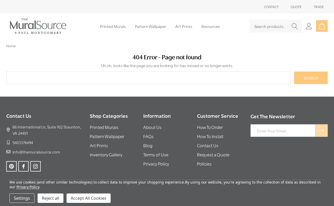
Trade (319, 6)
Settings (22, 198)
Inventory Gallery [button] (106, 154)
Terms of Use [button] (155, 154)
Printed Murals (113, 26)
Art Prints (183, 26)
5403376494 (23, 142)
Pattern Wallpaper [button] (107, 136)
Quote (296, 6)
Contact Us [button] (207, 145)
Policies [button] (204, 163)
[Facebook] (23, 166)
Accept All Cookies (88, 198)
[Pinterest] (11, 166)
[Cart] (322, 26)
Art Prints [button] (99, 145)
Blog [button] (147, 145)
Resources (210, 26)
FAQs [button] (148, 136)
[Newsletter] (321, 130)
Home (11, 45)
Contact (271, 6)
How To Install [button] (210, 136)
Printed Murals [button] (104, 127)
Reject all (50, 198)
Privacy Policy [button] (156, 163)
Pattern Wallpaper (150, 26)
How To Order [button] (210, 127)
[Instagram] (35, 166)
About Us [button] (152, 127)
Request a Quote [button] (213, 154)
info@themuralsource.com (36, 152)
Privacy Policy (27, 186)
